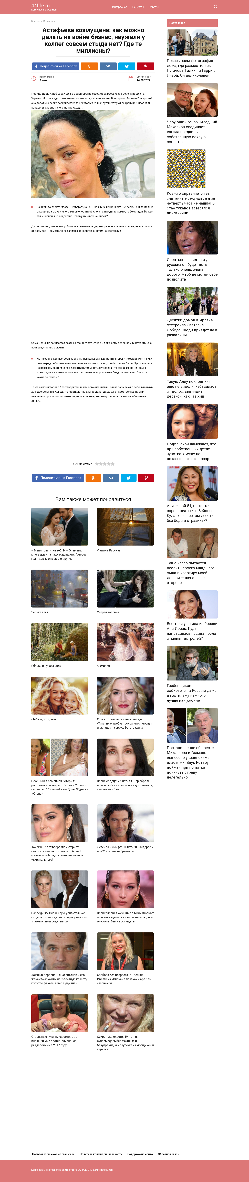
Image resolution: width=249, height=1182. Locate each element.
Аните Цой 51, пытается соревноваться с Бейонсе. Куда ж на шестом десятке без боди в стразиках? (191, 513)
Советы (154, 7)
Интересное (119, 7)
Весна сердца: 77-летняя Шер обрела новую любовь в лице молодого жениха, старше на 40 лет (125, 785)
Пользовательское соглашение (53, 1154)
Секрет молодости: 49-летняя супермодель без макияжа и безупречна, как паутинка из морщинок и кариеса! (125, 1043)
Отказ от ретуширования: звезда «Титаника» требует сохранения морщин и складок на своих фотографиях (125, 723)
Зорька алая (39, 612)
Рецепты (138, 7)
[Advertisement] (93, 261)
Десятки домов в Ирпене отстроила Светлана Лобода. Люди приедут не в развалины (192, 327)
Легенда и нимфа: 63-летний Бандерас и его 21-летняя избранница (125, 849)
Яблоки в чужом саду (46, 665)
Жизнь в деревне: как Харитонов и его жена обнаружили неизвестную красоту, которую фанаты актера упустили (59, 979)
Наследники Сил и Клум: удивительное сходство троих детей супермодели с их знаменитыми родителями (59, 917)
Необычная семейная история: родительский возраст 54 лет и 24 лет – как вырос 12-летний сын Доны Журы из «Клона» (59, 787)
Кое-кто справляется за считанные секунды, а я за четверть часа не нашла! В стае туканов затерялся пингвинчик (191, 203)
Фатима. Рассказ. (109, 550)
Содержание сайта (140, 1154)
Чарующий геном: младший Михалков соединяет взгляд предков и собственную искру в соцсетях (192, 132)
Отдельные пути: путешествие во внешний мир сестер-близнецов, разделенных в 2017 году (54, 1041)
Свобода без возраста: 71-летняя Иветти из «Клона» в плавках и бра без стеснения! (124, 979)
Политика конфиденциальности (101, 1154)
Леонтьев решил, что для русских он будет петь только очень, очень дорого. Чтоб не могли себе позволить (192, 269)
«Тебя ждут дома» (43, 719)
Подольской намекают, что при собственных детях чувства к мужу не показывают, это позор (191, 451)
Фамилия (103, 665)
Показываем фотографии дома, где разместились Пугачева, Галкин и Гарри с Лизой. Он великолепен (191, 68)
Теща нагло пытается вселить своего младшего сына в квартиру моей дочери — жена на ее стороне (190, 573)
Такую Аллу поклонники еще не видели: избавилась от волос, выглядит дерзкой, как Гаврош (191, 388)
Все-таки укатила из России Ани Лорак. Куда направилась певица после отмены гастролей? (192, 631)
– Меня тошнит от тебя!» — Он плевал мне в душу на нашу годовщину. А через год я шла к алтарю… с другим (59, 554)
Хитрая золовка (108, 612)
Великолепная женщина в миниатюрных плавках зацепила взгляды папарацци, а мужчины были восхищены (125, 917)
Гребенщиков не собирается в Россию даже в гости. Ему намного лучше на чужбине (191, 692)
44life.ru (40, 5)
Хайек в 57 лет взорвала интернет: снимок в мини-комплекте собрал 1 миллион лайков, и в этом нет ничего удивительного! (57, 853)
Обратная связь (168, 1154)
